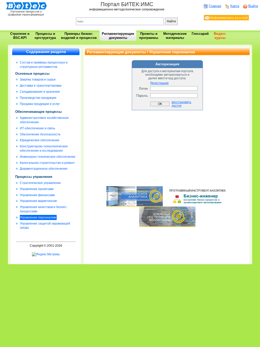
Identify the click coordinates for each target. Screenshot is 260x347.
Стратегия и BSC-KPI (19, 36)
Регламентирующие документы (118, 36)
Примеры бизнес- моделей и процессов (79, 36)
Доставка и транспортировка (40, 85)
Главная (215, 6)
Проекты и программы (148, 36)
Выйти (253, 6)
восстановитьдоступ (181, 103)
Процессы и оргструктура (45, 36)
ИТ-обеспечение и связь (37, 128)
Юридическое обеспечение (39, 140)
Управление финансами (37, 195)
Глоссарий (200, 34)
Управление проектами (37, 189)
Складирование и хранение (40, 91)
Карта (234, 6)
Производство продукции (38, 98)
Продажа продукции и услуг (40, 104)
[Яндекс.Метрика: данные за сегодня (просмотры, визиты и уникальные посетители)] (46, 254)
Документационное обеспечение (44, 168)
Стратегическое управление (40, 183)
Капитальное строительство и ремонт (47, 163)
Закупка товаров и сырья (38, 79)
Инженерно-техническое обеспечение (47, 157)
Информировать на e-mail (228, 18)
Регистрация (159, 83)
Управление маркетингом (38, 201)
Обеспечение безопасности (40, 134)
